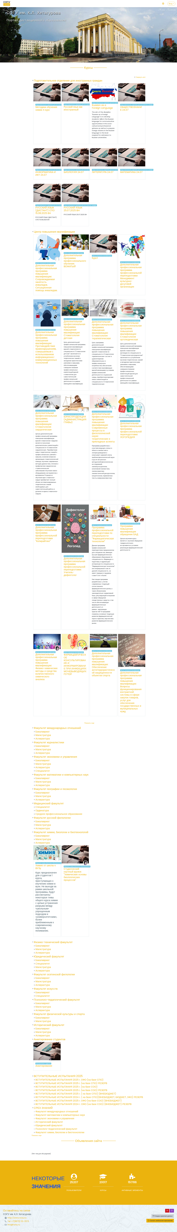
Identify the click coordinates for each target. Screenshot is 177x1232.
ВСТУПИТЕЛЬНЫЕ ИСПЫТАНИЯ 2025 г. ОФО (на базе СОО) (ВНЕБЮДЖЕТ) (78, 1100)
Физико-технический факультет (53, 942)
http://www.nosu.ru (17, 1217)
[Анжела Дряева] (85, 101)
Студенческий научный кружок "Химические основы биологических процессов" (75, 874)
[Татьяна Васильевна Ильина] (108, 252)
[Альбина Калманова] (79, 410)
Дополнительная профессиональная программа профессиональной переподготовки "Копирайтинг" (46, 534)
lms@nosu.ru (14, 1224)
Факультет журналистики (49, 742)
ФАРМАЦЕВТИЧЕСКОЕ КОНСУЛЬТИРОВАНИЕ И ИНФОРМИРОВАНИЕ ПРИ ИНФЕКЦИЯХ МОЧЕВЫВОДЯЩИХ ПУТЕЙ (75, 664)
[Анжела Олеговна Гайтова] (79, 648)
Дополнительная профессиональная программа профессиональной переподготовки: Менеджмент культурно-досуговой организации (131, 275)
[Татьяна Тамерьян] (113, 408)
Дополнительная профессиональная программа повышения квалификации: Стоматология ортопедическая (131, 331)
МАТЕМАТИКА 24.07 (131, 172)
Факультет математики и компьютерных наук (61, 774)
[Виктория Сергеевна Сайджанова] (113, 99)
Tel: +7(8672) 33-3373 (18, 1221)
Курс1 (95, 258)
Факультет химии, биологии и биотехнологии (59, 1132)
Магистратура (43, 735)
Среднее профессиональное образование (58, 814)
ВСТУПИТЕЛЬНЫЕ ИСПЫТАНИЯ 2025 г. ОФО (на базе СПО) (69, 1079)
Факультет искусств (46, 989)
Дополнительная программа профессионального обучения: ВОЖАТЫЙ (75, 261)
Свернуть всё (140, 77)
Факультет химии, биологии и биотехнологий (61, 832)
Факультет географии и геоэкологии (55, 789)
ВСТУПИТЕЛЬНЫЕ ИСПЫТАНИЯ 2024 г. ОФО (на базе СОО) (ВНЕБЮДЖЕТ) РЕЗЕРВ (83, 1104)
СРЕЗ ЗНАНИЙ (43, 1108)
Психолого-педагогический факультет (57, 1000)
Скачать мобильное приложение (161, 1221)
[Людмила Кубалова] (57, 648)
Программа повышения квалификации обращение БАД (129, 530)
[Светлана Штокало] (85, 410)
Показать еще (89, 723)
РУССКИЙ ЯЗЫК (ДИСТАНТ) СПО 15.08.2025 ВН (45, 210)
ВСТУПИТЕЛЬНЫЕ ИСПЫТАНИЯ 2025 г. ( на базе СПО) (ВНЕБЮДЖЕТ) (75, 1093)
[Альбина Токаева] (57, 259)
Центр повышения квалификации (54, 232)
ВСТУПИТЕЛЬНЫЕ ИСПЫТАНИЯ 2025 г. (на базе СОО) (66, 1086)
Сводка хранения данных (163, 1216)
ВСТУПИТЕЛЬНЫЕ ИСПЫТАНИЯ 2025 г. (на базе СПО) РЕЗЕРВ (71, 1083)
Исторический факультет (49, 1025)
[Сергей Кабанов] (57, 859)
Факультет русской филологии (52, 818)
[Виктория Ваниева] (141, 417)
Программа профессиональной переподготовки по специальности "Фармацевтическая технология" (103, 534)
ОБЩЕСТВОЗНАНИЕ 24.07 (131, 108)
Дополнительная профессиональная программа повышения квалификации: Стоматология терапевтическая (102, 330)
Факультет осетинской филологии (54, 974)
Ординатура (42, 810)
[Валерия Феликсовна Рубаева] (108, 408)
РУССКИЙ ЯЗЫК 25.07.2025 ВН (73, 209)
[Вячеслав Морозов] (113, 252)
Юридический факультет (49, 956)
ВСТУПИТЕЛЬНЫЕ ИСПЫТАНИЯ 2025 (58, 1076)
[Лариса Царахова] (85, 315)
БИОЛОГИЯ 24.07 (74, 172)
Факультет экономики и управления (55, 757)
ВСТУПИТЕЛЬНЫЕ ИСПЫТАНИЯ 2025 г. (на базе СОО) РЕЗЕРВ (71, 1090)
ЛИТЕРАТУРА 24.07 (102, 172)
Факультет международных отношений (57, 728)
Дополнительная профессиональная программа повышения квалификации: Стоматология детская (74, 330)
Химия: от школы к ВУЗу (45, 867)
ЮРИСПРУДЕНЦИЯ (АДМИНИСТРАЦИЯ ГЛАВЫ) (75, 419)
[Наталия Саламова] (79, 315)
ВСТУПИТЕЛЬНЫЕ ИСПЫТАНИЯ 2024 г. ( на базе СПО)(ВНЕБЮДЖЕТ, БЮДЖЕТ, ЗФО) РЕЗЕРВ (89, 1097)
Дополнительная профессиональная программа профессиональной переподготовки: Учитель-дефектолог (74, 567)
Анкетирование (43, 1065)
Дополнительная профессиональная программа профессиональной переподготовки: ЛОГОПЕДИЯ (131, 430)
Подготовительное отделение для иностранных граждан (68, 80)
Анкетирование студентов (49, 1039)
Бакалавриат (42, 731)
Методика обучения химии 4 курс (46, 108)
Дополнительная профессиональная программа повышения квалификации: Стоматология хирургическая (46, 421)
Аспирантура (42, 738)
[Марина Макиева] (136, 520)
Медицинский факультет (49, 803)
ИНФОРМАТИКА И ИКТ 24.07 (45, 173)
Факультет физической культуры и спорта (59, 1014)
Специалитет (42, 770)
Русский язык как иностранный (73, 108)
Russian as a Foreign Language (102, 107)
